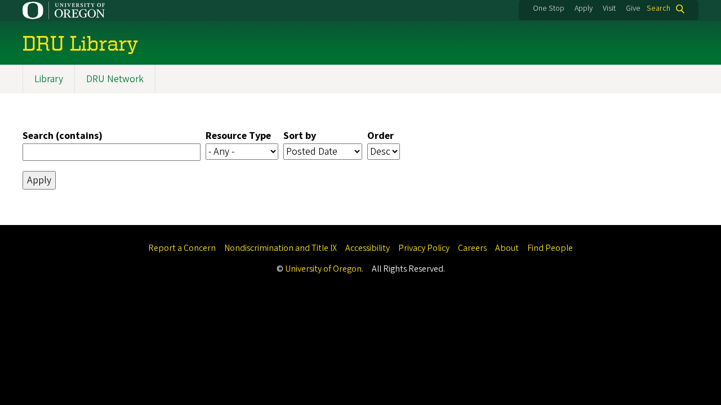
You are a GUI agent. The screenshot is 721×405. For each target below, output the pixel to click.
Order (380, 136)
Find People (550, 248)
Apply (584, 8)
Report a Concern (182, 248)
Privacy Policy (423, 248)
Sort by (299, 136)
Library (48, 79)
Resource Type (238, 136)
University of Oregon (323, 269)
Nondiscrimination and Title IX (280, 248)
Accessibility (367, 248)
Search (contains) (63, 136)
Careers (472, 248)
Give (633, 8)
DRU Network (115, 79)
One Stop (548, 8)
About (507, 248)
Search (658, 8)
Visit (609, 8)
